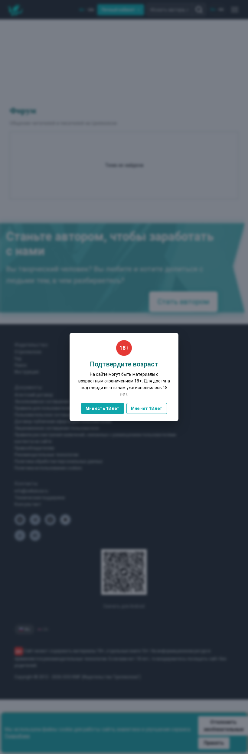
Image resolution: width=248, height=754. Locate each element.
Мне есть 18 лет (102, 408)
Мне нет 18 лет (146, 408)
